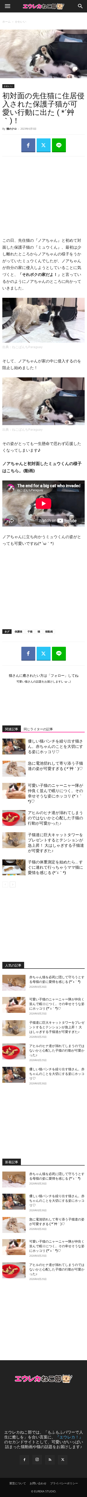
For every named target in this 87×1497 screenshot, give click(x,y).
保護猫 (18, 631)
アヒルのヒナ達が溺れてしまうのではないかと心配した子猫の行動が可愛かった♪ (55, 818)
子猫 (29, 631)
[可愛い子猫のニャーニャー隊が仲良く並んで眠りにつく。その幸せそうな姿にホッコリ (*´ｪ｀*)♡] (14, 791)
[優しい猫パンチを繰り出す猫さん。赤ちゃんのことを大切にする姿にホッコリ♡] (14, 746)
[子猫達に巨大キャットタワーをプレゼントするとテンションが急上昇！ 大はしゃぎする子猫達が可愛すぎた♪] (14, 840)
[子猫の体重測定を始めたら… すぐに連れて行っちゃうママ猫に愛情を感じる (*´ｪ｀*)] (14, 867)
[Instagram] (37, 1459)
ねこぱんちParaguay (27, 347)
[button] (7, 6)
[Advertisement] (44, 192)
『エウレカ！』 (69, 1437)
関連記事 (11, 729)
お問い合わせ (38, 1483)
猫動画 (49, 631)
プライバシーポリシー (64, 1483)
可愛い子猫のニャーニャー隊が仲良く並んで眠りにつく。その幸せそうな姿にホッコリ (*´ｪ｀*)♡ (56, 1003)
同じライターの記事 (38, 729)
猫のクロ (11, 128)
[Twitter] (44, 145)
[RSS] (50, 1459)
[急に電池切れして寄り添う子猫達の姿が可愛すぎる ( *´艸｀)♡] (14, 769)
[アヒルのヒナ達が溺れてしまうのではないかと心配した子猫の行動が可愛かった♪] (14, 818)
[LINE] (59, 145)
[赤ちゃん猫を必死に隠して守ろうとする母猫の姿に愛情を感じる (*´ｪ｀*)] (14, 983)
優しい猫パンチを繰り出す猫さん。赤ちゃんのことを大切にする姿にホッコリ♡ (55, 746)
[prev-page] (5, 884)
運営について (17, 1483)
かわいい (20, 22)
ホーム (6, 22)
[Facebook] (28, 145)
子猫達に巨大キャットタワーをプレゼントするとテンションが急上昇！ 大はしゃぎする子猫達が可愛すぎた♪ (56, 1027)
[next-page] (13, 884)
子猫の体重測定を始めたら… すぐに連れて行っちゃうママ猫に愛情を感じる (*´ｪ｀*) (55, 867)
